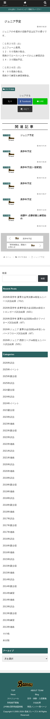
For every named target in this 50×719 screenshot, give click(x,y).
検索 (4, 273)
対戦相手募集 (13, 703)
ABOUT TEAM (37, 690)
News (13, 694)
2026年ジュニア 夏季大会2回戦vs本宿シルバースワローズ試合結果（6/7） (24, 331)
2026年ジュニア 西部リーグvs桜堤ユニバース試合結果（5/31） (24, 342)
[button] (25, 109)
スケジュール (13, 698)
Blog (37, 694)
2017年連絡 (9, 89)
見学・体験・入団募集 (37, 698)
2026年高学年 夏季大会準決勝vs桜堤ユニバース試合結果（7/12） (24, 299)
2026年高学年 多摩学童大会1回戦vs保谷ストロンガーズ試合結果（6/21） (24, 310)
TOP (13, 690)
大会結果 (37, 703)
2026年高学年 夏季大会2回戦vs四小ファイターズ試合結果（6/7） (24, 321)
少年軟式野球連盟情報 (13, 707)
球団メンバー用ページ (37, 707)
